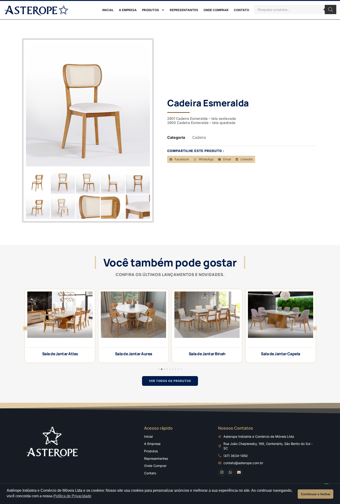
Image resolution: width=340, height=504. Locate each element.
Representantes (184, 10)
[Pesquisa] (330, 9)
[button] (179, 159)
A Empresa (128, 10)
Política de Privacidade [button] (72, 496)
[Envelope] (239, 472)
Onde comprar (216, 10)
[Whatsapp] (230, 472)
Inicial (108, 10)
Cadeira (199, 137)
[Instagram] (222, 472)
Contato (241, 10)
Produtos (150, 10)
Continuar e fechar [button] (315, 494)
